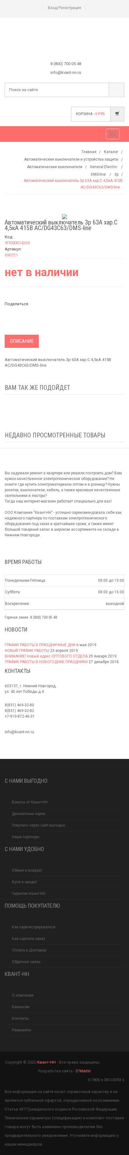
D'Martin (83, 1071)
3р (116, 174)
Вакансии (20, 1007)
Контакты (20, 1018)
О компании (23, 995)
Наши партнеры (25, 837)
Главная (89, 152)
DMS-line (99, 174)
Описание (22, 341)
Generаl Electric (104, 167)
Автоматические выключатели (54, 167)
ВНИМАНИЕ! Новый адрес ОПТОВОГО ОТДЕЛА (46, 656)
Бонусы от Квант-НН (30, 802)
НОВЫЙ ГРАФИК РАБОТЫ (27, 650)
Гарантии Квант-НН (28, 893)
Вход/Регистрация (64, 8)
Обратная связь (26, 962)
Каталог (111, 152)
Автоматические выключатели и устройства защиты (71, 159)
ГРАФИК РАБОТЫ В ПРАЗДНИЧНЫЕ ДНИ (40, 645)
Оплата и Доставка (29, 950)
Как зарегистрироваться (33, 927)
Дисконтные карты (28, 814)
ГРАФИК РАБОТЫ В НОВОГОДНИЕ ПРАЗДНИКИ (46, 662)
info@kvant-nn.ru (19, 732)
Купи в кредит (24, 882)
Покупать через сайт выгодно (38, 825)
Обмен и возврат (27, 870)
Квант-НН (46, 1062)
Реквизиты (21, 1030)
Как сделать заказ (28, 938)
